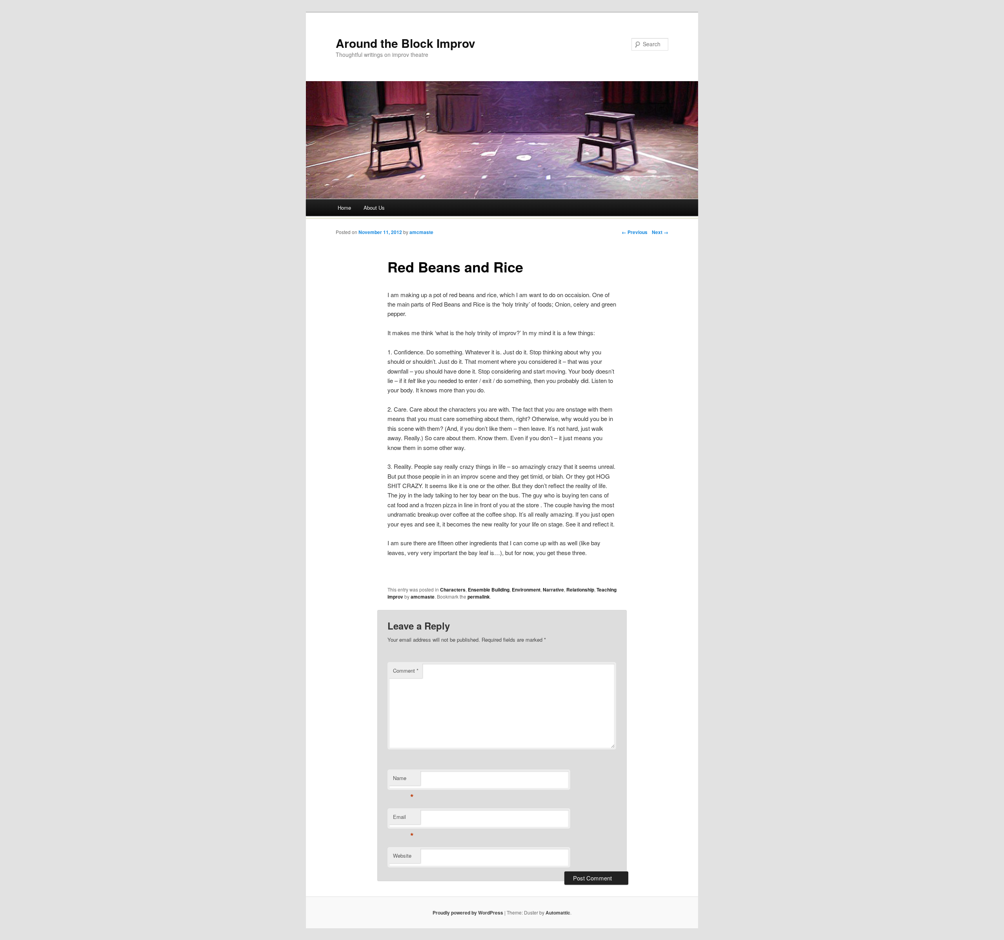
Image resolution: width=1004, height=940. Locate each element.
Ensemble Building (488, 589)
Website (402, 855)
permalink (478, 596)
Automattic (558, 912)
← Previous (635, 232)
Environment (526, 589)
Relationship (580, 589)
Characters (453, 589)
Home (344, 207)
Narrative (553, 589)
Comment (405, 670)
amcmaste (421, 232)
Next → (660, 232)
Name (403, 780)
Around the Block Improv (405, 42)
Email (403, 818)
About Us (374, 207)
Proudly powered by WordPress (468, 912)
